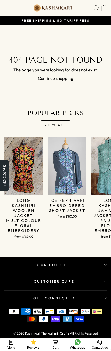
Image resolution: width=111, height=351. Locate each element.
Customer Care (54, 281)
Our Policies (54, 265)
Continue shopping (55, 78)
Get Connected (54, 298)
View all (55, 125)
